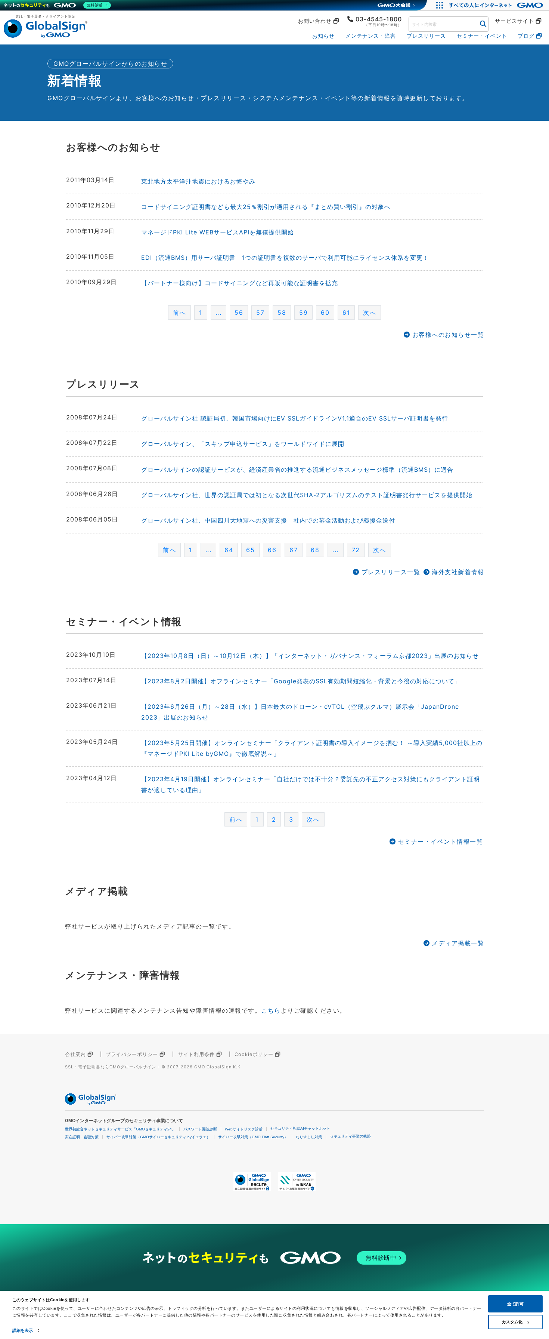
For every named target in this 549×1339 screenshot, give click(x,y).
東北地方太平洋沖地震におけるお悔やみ (198, 181)
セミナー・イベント (482, 36)
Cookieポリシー (254, 1054)
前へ (179, 312)
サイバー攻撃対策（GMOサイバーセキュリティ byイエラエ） (158, 1137)
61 (346, 312)
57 (260, 312)
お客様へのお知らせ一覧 (448, 334)
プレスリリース (426, 36)
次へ (369, 312)
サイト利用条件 (196, 1054)
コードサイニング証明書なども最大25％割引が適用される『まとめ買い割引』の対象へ (266, 206)
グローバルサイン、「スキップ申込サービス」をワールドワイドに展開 (242, 443)
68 (315, 550)
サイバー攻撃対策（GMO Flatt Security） (253, 1137)
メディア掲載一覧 (458, 943)
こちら (271, 1010)
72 (356, 550)
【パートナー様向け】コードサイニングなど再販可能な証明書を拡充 (239, 283)
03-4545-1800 (379, 19)
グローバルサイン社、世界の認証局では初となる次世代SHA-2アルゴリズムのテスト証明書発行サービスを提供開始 (306, 495)
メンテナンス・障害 (370, 36)
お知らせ (323, 36)
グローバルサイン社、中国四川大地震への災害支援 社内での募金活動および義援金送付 (268, 520)
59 (303, 312)
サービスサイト (514, 21)
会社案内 (75, 1054)
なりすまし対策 (309, 1137)
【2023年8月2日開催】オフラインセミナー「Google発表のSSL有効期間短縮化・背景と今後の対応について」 (301, 681)
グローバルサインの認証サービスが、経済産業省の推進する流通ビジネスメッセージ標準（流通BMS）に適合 (297, 469)
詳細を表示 (22, 1330)
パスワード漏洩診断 (200, 1129)
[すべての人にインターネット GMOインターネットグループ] (497, 5)
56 (239, 312)
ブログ (526, 36)
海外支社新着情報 (458, 572)
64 (228, 550)
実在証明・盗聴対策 (82, 1137)
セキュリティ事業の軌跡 (350, 1136)
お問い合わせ (315, 21)
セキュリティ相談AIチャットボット (300, 1128)
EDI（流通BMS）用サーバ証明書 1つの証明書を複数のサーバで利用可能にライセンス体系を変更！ (285, 257)
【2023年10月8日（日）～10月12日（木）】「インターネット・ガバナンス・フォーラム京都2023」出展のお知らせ (310, 655)
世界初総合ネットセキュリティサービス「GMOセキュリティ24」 (120, 1129)
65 (250, 550)
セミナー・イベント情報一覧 (440, 841)
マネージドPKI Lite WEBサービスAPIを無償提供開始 (217, 232)
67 (293, 550)
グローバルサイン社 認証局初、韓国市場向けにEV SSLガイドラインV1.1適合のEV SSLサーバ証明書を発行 (294, 418)
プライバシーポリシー (132, 1054)
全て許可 (515, 1304)
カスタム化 (512, 1322)
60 (325, 312)
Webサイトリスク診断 (244, 1129)
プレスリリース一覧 (391, 572)
